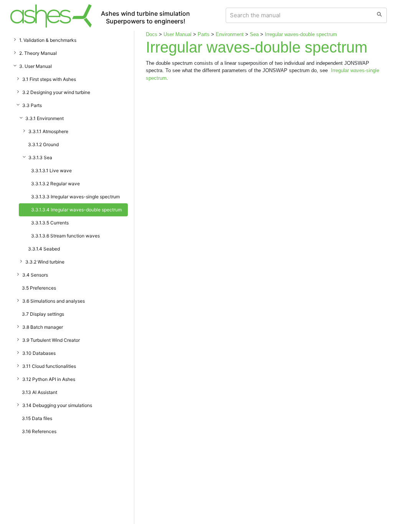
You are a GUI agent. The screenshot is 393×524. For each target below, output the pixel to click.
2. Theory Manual (38, 53)
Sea (254, 34)
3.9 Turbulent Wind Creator (51, 340)
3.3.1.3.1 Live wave (51, 170)
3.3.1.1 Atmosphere (48, 131)
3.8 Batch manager (42, 327)
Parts (204, 34)
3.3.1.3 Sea (40, 157)
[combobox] (299, 15)
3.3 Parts (32, 105)
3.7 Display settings (43, 314)
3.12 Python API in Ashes (48, 379)
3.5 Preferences (39, 288)
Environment (230, 34)
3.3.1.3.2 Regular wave (55, 183)
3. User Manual (35, 66)
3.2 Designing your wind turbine (56, 92)
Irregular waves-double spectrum (301, 34)
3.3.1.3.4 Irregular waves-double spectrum (76, 210)
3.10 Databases (39, 353)
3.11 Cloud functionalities (49, 366)
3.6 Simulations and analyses (53, 301)
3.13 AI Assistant (39, 392)
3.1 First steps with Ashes (49, 79)
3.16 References (39, 431)
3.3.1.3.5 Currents (50, 223)
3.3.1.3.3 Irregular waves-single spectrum (75, 196)
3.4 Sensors (35, 275)
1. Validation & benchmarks (47, 40)
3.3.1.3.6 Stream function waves (65, 236)
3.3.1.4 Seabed (44, 249)
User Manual (177, 34)
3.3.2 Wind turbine (44, 262)
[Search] (379, 15)
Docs (151, 34)
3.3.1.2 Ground (43, 144)
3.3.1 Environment (44, 118)
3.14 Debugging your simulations (57, 405)
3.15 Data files (37, 418)
